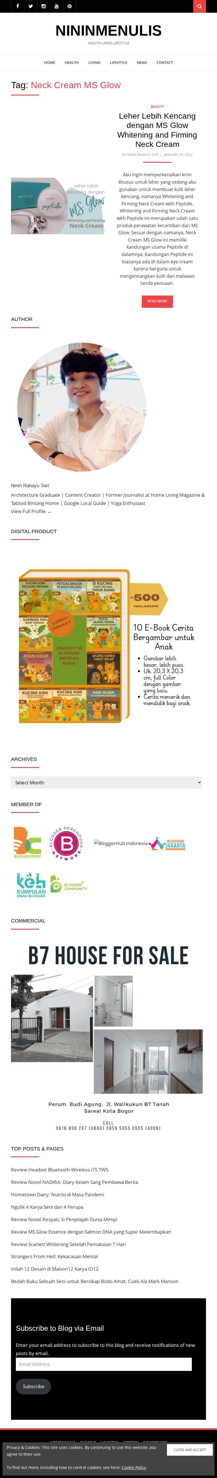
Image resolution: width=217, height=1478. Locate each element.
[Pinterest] (69, 6)
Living (94, 62)
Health (72, 62)
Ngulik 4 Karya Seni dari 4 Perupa (47, 1207)
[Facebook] (17, 6)
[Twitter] (30, 6)
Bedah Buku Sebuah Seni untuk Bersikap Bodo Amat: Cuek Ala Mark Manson (94, 1281)
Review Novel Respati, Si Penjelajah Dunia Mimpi (64, 1219)
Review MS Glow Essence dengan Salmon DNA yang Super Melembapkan (91, 1232)
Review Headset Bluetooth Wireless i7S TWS (59, 1169)
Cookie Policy (134, 1467)
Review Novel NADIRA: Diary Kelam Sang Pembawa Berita (74, 1182)
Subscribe (33, 1386)
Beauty (157, 106)
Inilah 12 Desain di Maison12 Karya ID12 (55, 1269)
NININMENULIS (108, 30)
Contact (165, 62)
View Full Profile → (31, 511)
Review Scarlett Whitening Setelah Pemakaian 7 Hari (68, 1244)
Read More (157, 301)
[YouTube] (56, 6)
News (142, 62)
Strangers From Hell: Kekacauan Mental (54, 1256)
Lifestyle (118, 62)
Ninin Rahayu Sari (143, 154)
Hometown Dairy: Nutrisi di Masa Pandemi (57, 1194)
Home (49, 62)
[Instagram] (43, 6)
